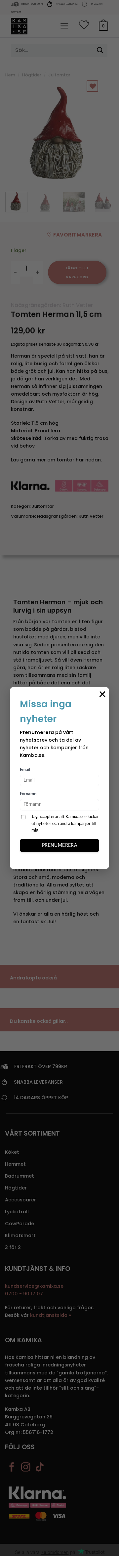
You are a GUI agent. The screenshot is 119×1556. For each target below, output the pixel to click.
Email (25, 770)
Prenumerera (59, 845)
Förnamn (28, 794)
